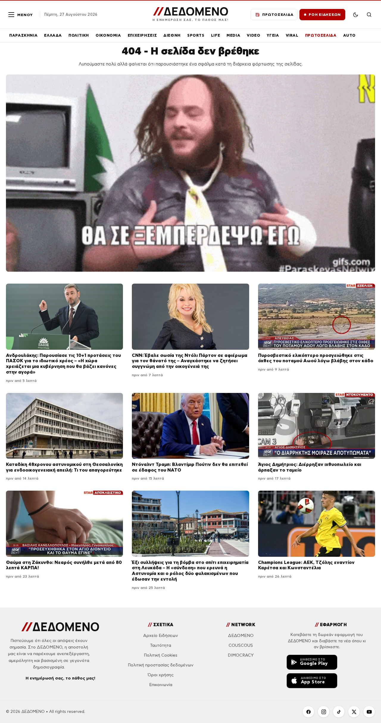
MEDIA (233, 35)
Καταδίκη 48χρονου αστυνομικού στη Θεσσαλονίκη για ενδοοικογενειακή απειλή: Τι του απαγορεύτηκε (64, 467)
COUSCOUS (241, 645)
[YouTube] (369, 712)
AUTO (349, 35)
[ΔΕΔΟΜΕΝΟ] (60, 626)
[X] (354, 712)
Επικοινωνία (160, 684)
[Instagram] (324, 712)
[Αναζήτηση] (369, 15)
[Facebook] (308, 712)
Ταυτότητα (160, 645)
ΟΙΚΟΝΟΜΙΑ (108, 35)
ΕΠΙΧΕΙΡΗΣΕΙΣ (142, 35)
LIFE (215, 35)
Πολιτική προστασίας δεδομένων (160, 665)
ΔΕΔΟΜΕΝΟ (241, 635)
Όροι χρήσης (161, 675)
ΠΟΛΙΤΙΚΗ (78, 35)
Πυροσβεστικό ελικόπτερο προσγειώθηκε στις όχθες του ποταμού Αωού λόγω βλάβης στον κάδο (315, 358)
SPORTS (195, 35)
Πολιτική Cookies (160, 655)
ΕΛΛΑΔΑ (53, 35)
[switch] (355, 15)
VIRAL (292, 35)
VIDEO (253, 35)
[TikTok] (339, 712)
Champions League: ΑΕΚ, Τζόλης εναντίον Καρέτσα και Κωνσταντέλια (306, 565)
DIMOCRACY (241, 655)
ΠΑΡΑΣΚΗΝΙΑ (23, 35)
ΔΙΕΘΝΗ (172, 35)
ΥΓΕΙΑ (273, 35)
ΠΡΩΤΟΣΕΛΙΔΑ (321, 35)
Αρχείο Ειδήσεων (160, 635)
